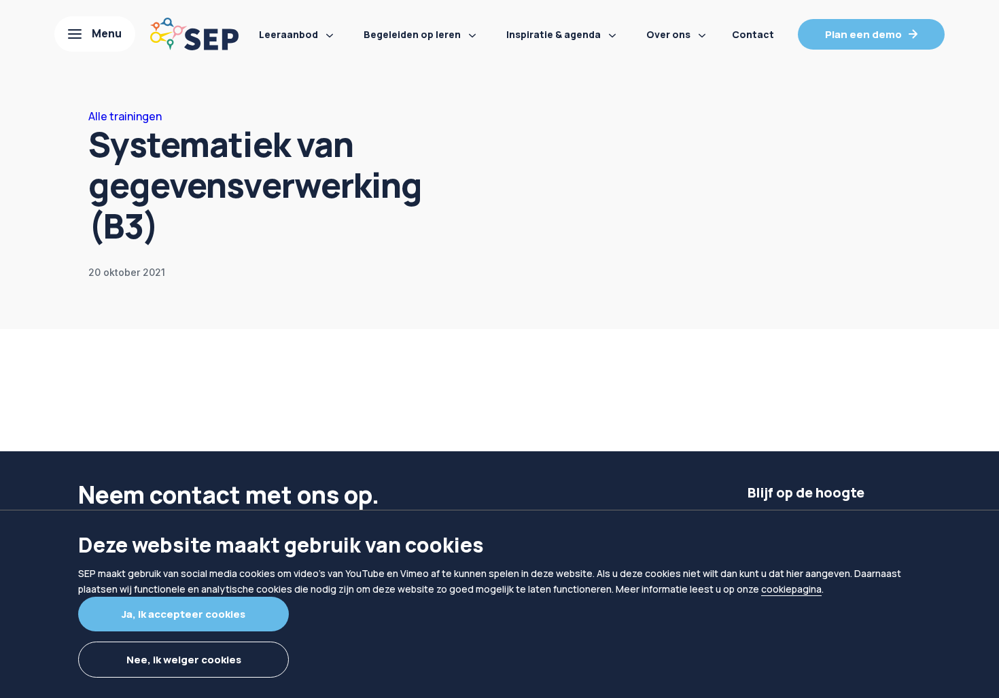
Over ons (668, 34)
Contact (753, 34)
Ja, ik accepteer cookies (183, 614)
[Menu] (94, 34)
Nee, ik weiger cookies (183, 659)
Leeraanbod (288, 34)
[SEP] (194, 34)
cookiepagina (791, 588)
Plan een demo (863, 34)
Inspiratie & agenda (553, 34)
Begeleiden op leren (412, 34)
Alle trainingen (125, 116)
